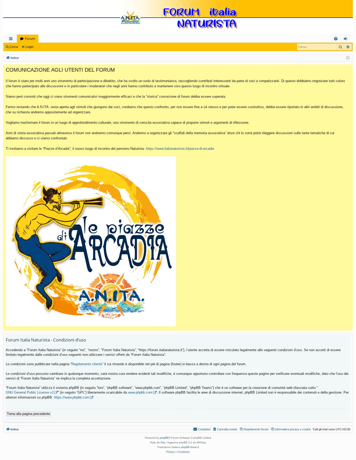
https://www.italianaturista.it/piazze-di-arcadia (180, 149)
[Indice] (178, 17)
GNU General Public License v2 (30, 392)
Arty (163, 442)
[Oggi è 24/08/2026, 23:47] (347, 58)
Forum (30, 38)
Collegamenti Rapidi (12, 39)
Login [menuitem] (346, 39)
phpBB (164, 437)
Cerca (13, 47)
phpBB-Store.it (190, 447)
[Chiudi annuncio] (348, 68)
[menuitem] (336, 39)
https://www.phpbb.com (71, 397)
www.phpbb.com (140, 392)
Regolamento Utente (86, 364)
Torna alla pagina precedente (28, 414)
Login (30, 47)
